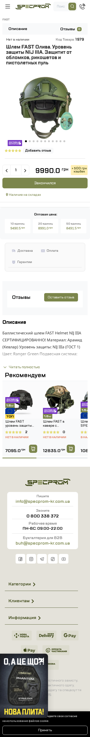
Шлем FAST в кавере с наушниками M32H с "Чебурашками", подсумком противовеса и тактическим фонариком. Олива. (58, 424)
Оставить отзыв (61, 297)
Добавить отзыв (38, 150)
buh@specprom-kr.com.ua (43, 543)
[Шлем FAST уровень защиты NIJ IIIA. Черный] (21, 400)
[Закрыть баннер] (41, 660)
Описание (17, 28)
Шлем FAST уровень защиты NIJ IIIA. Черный (18, 424)
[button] (26, 141)
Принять (45, 730)
